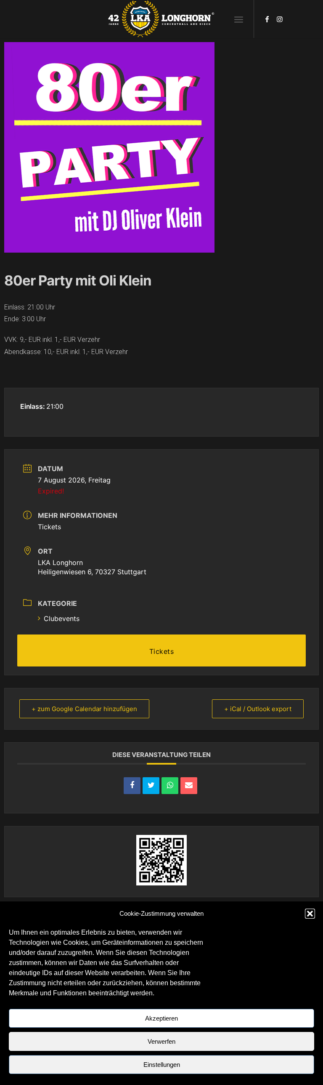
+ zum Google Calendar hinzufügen (84, 709)
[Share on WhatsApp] (170, 785)
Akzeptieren (161, 1018)
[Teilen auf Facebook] (132, 785)
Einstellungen (161, 1064)
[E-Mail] (188, 785)
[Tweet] (151, 785)
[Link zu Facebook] (267, 19)
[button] (310, 913)
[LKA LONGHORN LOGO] (161, 19)
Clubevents (61, 618)
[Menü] (238, 19)
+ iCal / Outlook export (257, 709)
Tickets (49, 527)
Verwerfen (161, 1041)
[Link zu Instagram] (279, 19)
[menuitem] (238, 19)
